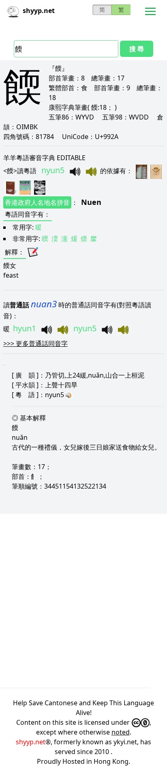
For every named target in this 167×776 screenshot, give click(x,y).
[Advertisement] (83, 601)
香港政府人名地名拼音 (37, 202)
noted (120, 732)
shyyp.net (30, 741)
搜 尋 (136, 48)
